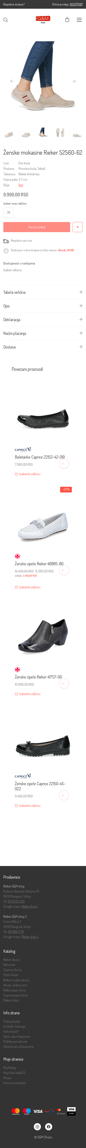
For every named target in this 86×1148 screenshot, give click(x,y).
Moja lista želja (14, 1073)
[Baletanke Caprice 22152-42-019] (43, 409)
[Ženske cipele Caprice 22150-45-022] (43, 736)
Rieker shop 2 (30, 937)
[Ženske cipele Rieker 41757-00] (43, 629)
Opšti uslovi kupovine (16, 1037)
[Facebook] (48, 1126)
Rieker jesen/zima (14, 990)
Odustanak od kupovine (18, 1047)
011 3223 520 (16, 901)
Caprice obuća (12, 970)
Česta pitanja (11, 1021)
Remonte (9, 965)
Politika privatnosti (15, 1042)
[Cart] (67, 19)
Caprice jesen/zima (15, 995)
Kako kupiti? (11, 1032)
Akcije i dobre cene (15, 985)
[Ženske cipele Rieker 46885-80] (43, 516)
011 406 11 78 (16, 932)
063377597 (76, 4)
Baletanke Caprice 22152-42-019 (40, 456)
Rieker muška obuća (16, 980)
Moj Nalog (9, 1068)
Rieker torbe (11, 1000)
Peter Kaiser (10, 975)
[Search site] (5, 19)
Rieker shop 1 (30, 906)
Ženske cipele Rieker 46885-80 (39, 563)
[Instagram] (37, 1126)
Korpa (7, 1078)
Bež (21, 185)
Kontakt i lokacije (14, 1026)
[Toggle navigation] (79, 20)
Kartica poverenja (14, 1083)
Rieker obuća (11, 960)
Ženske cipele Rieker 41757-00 (38, 676)
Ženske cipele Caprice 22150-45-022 (40, 786)
